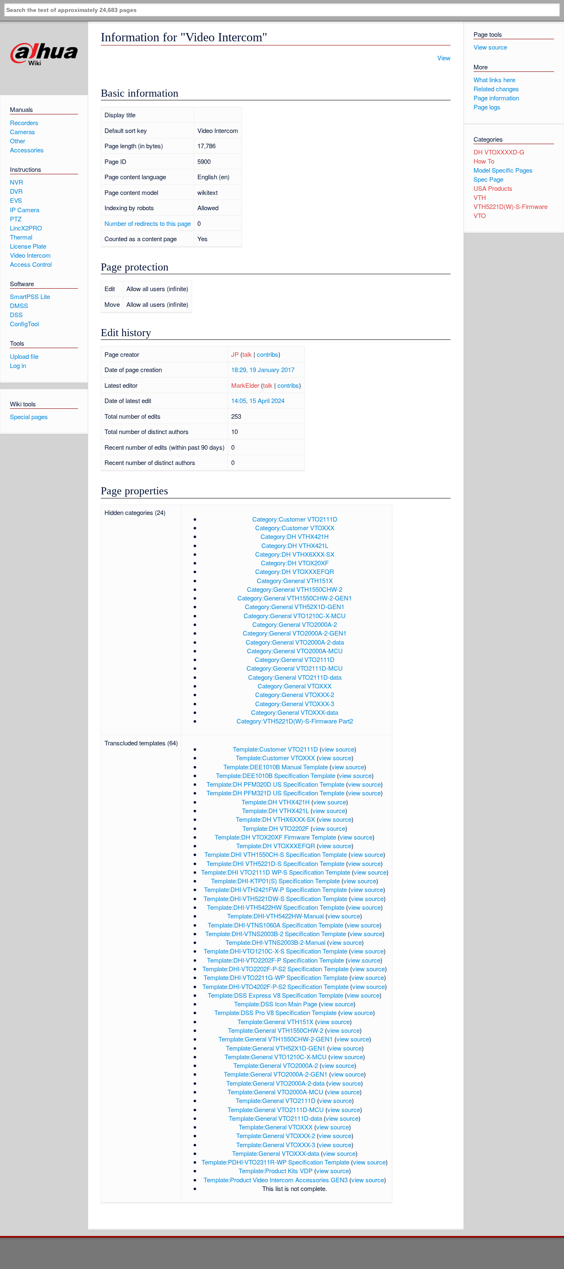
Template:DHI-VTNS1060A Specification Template (275, 924)
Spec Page (488, 179)
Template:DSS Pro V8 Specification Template (275, 1012)
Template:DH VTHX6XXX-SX (275, 819)
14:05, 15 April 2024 (257, 400)
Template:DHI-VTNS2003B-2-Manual (275, 942)
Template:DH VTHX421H (276, 801)
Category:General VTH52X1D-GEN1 (294, 606)
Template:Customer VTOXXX (275, 757)
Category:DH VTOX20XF (295, 562)
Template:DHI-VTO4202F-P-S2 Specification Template (275, 986)
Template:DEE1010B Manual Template (275, 766)
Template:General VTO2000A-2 (275, 1065)
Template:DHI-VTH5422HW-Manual (275, 915)
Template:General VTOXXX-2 (275, 1135)
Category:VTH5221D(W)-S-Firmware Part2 (295, 720)
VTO (480, 215)
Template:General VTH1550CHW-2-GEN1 (275, 1038)
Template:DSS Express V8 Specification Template (275, 995)
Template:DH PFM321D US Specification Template (275, 792)
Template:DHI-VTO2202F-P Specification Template (275, 960)
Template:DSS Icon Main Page (275, 1003)
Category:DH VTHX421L (294, 545)
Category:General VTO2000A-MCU (295, 650)
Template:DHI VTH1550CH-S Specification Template (275, 854)
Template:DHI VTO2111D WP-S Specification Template (275, 872)
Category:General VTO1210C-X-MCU (295, 615)
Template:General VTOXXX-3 (275, 1144)
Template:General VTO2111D (275, 1100)
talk (247, 354)
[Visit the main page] (43, 54)
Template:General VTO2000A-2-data (275, 1083)
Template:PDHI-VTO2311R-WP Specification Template (275, 1162)
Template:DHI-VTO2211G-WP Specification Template (276, 977)
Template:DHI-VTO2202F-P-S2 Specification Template (275, 968)
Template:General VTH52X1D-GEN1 (275, 1048)
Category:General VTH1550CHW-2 (294, 589)
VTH (480, 197)
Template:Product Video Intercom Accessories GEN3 (276, 1179)
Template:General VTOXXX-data (275, 1153)
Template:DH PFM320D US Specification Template (275, 784)
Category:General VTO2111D (294, 659)
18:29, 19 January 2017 (262, 369)
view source (338, 749)
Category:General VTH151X (295, 580)
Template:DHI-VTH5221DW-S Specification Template (275, 898)
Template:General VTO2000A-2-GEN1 (275, 1074)
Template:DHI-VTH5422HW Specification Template (275, 907)
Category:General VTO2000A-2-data (295, 642)
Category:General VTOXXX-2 (294, 694)
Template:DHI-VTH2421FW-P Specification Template (275, 889)
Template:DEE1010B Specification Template (275, 775)
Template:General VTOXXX (276, 1126)
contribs (267, 354)
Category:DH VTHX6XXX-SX (294, 554)
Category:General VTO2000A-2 (294, 624)
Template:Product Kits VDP (276, 1170)
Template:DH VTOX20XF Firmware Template (275, 837)
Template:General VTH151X (275, 1021)
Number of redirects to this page (147, 223)
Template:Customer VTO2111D (275, 749)
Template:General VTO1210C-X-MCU (276, 1056)
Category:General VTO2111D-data (294, 677)
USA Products (493, 188)
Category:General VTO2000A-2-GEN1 (294, 633)
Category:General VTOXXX (295, 685)
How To (484, 161)
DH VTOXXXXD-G (499, 151)
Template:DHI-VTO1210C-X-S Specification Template (275, 950)
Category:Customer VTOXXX (294, 527)
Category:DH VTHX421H (295, 536)
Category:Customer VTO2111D (294, 519)
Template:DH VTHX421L (275, 810)
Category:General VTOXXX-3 (294, 703)
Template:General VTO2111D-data (275, 1118)
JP (235, 354)
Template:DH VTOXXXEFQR (275, 845)
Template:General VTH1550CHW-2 (275, 1030)
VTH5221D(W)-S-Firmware (510, 206)
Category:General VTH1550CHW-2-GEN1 (294, 597)
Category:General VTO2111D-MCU (294, 668)
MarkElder (245, 385)
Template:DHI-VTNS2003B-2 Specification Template (275, 933)
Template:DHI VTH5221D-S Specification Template (275, 863)
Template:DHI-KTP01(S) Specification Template (275, 880)
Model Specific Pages (503, 170)
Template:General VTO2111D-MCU (275, 1109)
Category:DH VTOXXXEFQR (294, 571)
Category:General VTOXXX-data (294, 712)
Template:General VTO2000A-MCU (275, 1091)
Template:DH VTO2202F (275, 828)
